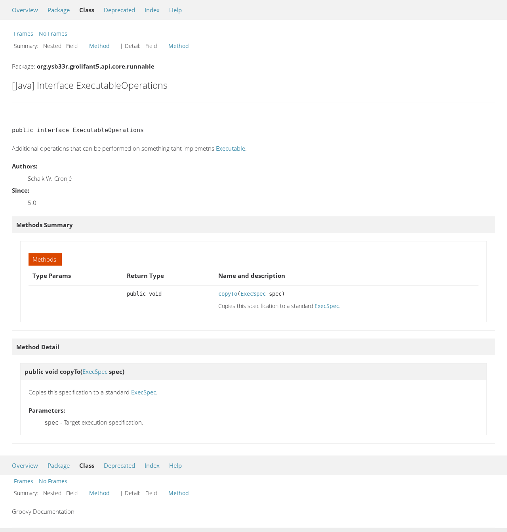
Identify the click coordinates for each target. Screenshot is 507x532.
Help (175, 10)
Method (99, 46)
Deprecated (119, 10)
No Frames (53, 33)
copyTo (227, 294)
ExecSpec (253, 294)
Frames (23, 33)
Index (152, 10)
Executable (230, 148)
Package (59, 10)
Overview (25, 10)
